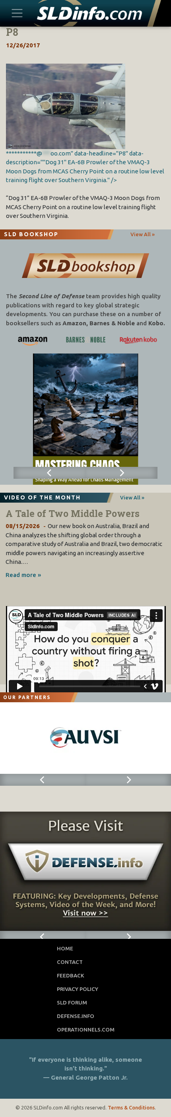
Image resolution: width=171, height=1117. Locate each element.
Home (65, 948)
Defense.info (75, 1016)
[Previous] (50, 473)
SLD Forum (72, 1002)
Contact (70, 962)
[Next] (121, 473)
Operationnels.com (86, 1029)
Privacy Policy (77, 989)
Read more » (23, 574)
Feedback (70, 975)
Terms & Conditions (131, 1107)
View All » (142, 234)
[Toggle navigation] (17, 12)
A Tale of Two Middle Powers (73, 513)
